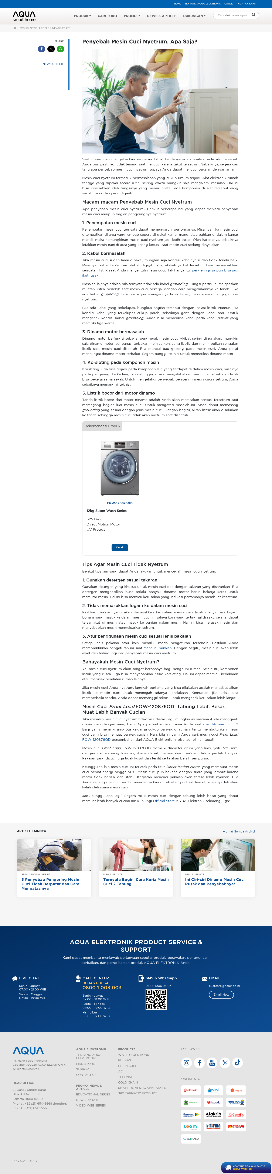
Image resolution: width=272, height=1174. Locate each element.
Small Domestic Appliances (142, 1087)
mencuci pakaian (157, 648)
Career (229, 4)
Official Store (164, 801)
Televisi (125, 1077)
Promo (131, 16)
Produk (81, 16)
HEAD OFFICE (23, 1083)
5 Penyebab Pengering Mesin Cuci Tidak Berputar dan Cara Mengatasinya (50, 884)
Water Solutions (133, 1054)
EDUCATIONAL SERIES (35, 875)
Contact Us (86, 1075)
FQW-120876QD (120, 503)
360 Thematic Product (137, 1093)
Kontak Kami (246, 4)
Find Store (85, 1063)
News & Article (161, 16)
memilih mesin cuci (219, 724)
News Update (87, 1100)
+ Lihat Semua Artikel (239, 831)
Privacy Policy (25, 1161)
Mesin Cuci (127, 1066)
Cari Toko (107, 16)
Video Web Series (91, 1105)
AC (120, 1071)
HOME (177, 4)
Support (83, 1069)
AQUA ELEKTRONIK (91, 1049)
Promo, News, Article (34, 28)
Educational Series (93, 1094)
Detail (119, 547)
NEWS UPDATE (61, 28)
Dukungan (193, 16)
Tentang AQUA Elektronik (203, 4)
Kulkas (124, 1060)
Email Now (221, 994)
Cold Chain (128, 1082)
